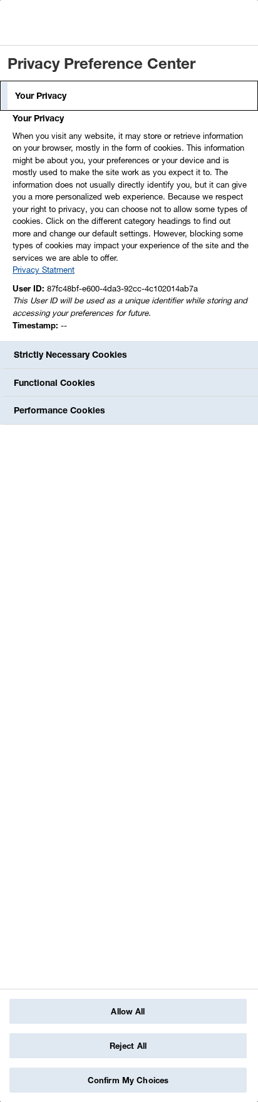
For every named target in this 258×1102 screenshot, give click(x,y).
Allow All (128, 1011)
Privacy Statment (44, 270)
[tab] (129, 95)
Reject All (128, 1046)
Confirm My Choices (128, 1080)
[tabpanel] (130, 225)
